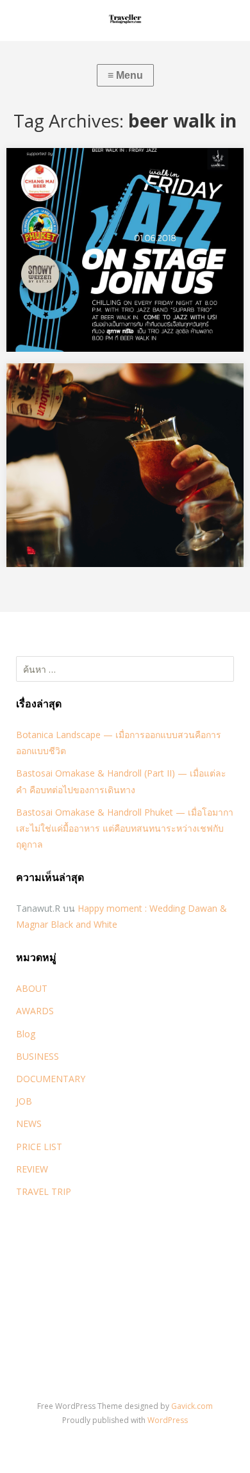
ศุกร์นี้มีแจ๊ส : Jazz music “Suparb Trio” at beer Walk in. (123, 176)
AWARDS (35, 1011)
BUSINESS (37, 1056)
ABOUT (31, 988)
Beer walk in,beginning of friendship (104, 384)
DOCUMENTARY (50, 1079)
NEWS (29, 1123)
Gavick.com (192, 1406)
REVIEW (32, 1169)
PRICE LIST (39, 1146)
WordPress (167, 1420)
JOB (24, 1101)
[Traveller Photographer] (125, 20)
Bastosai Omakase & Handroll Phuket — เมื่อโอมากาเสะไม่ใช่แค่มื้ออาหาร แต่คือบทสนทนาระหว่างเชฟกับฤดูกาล (124, 828)
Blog (25, 1034)
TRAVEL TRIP (43, 1191)
